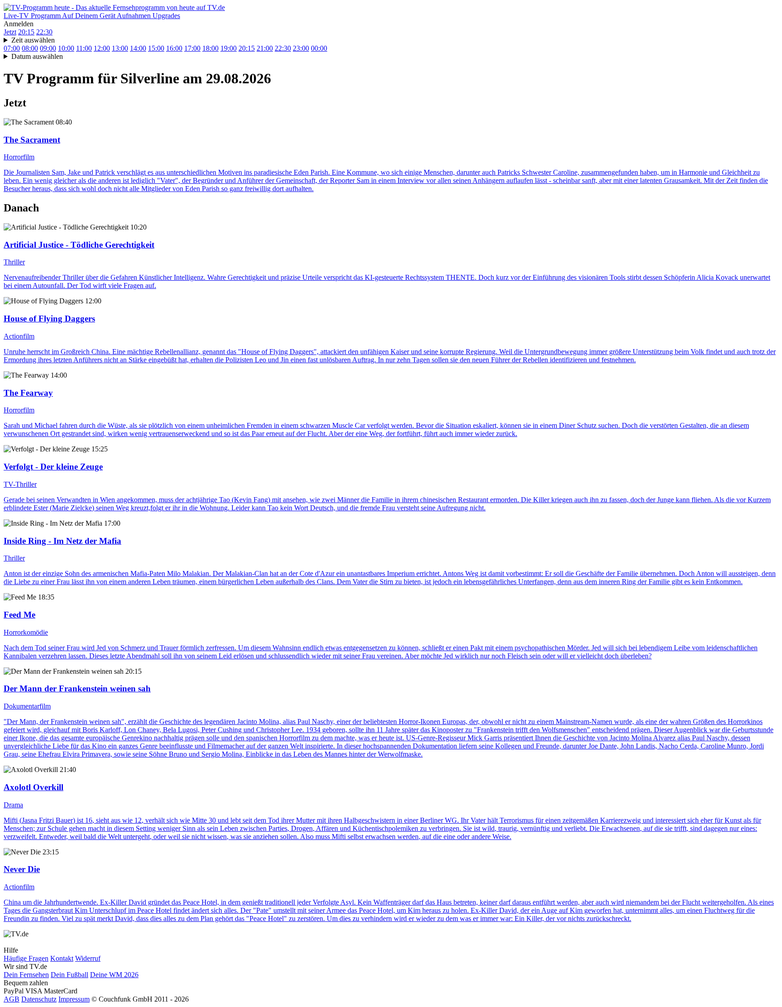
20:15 (26, 32)
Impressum (74, 999)
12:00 (102, 48)
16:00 (174, 48)
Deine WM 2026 (114, 974)
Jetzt (10, 32)
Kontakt (61, 958)
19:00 (228, 48)
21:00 (265, 48)
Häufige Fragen (26, 958)
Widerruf (87, 958)
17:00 (192, 48)
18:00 (210, 48)
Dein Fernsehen (26, 974)
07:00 (12, 48)
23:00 (301, 48)
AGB (11, 999)
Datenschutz (39, 999)
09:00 (48, 48)
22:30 (44, 32)
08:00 (30, 48)
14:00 (138, 48)
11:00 (84, 48)
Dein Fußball (69, 974)
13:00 (120, 48)
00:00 (319, 48)
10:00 (66, 48)
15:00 (156, 48)
